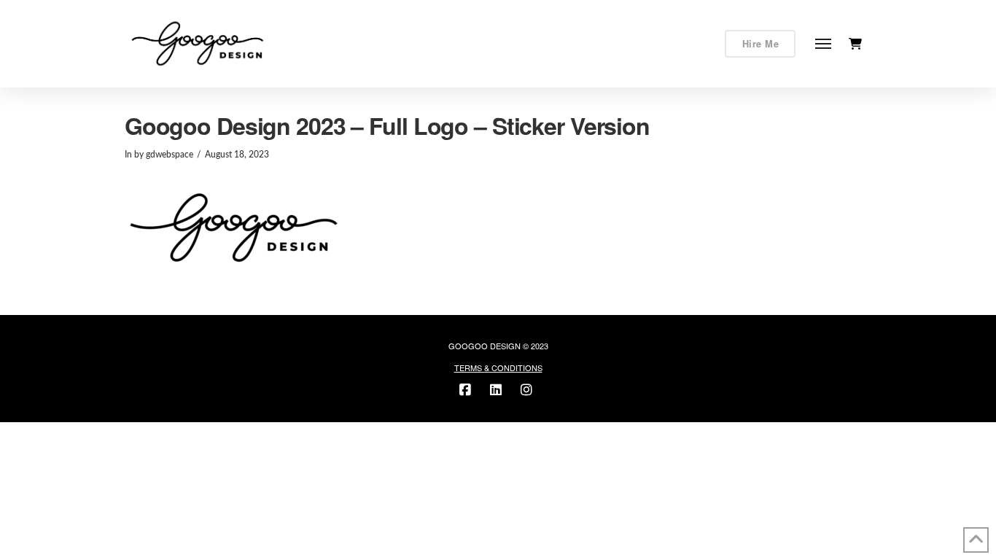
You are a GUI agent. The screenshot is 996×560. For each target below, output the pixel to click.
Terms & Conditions (498, 367)
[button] (823, 44)
